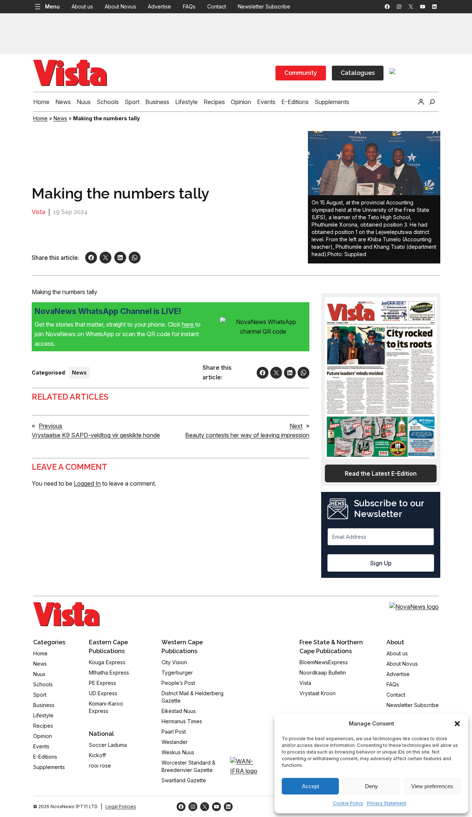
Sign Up (381, 563)
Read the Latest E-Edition (381, 473)
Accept (310, 786)
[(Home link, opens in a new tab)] (66, 614)
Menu (52, 6)
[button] (457, 723)
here (188, 324)
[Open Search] (432, 101)
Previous (50, 426)
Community (300, 72)
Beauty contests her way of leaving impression (247, 435)
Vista (38, 212)
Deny (371, 786)
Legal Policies (120, 806)
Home (40, 118)
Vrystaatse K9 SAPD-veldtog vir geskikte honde (96, 435)
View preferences (432, 786)
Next (295, 426)
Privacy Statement (386, 803)
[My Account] (421, 101)
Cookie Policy (348, 803)
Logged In (87, 483)
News (60, 118)
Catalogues (358, 72)
